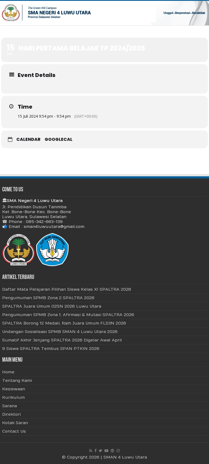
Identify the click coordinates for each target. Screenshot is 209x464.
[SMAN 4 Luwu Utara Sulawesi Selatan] (104, 13)
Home (8, 372)
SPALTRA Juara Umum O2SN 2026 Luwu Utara (51, 306)
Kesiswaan (13, 388)
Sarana (9, 405)
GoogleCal (58, 139)
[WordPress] (112, 450)
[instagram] (118, 450)
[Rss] (91, 450)
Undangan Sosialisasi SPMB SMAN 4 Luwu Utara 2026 (60, 331)
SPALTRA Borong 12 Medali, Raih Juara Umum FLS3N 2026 (64, 323)
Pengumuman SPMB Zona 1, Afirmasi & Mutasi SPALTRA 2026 (68, 314)
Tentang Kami (17, 380)
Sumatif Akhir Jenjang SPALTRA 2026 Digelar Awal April (62, 340)
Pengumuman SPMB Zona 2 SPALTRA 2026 (48, 297)
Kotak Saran (15, 422)
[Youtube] (106, 450)
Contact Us (14, 431)
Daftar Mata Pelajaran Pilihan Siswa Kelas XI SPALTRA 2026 (66, 289)
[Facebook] (95, 450)
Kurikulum (13, 397)
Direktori (11, 414)
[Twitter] (100, 450)
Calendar (28, 139)
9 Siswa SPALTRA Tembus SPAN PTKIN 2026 (50, 348)
